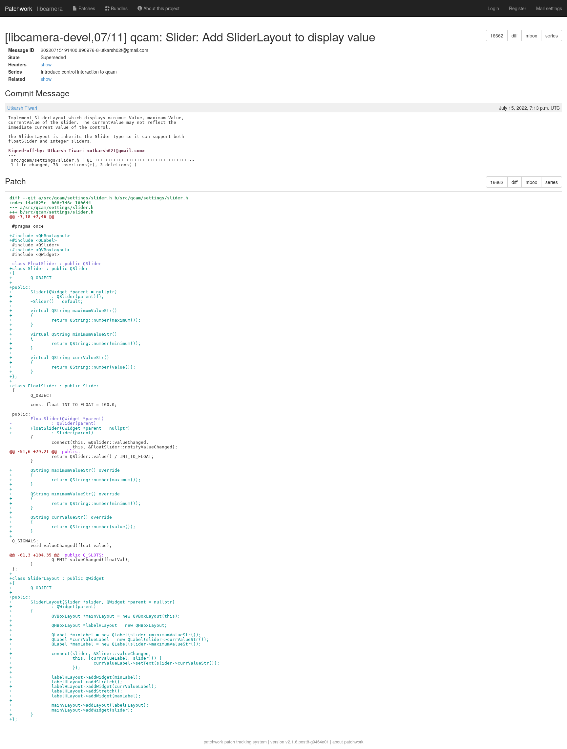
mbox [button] (531, 35)
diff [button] (514, 35)
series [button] (551, 35)
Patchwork (18, 8)
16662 (496, 35)
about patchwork (348, 741)
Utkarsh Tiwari (22, 107)
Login (493, 8)
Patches (86, 8)
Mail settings (549, 8)
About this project (160, 8)
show (46, 64)
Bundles (119, 8)
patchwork (213, 741)
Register (517, 8)
